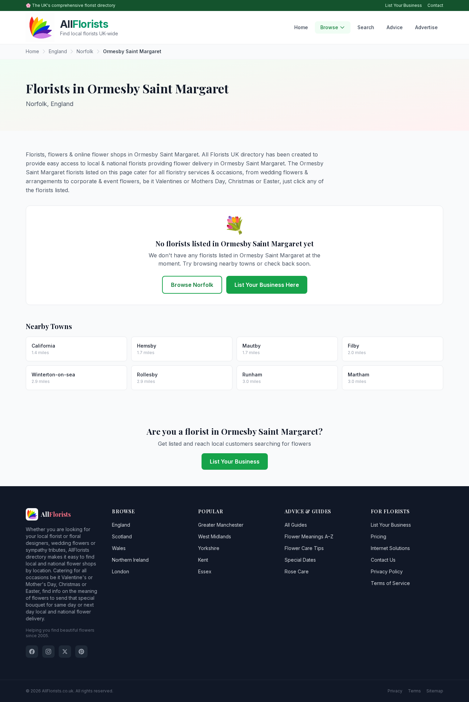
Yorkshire (208, 548)
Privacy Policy (387, 571)
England (121, 525)
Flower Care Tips (304, 548)
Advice (395, 27)
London (120, 571)
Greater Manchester (220, 525)
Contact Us (383, 560)
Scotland (122, 536)
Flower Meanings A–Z (309, 536)
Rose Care (297, 571)
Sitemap (434, 690)
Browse (329, 27)
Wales (119, 548)
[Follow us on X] (65, 651)
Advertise (426, 27)
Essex (204, 571)
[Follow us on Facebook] (32, 651)
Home (301, 27)
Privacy (395, 690)
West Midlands (214, 536)
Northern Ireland (130, 560)
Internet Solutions (390, 548)
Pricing (378, 536)
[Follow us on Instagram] (48, 651)
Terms (414, 690)
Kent (203, 560)
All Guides (296, 525)
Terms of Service (390, 583)
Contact (435, 5)
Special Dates (300, 560)
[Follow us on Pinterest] (81, 651)
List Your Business (403, 5)
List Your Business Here (267, 284)
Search (365, 27)
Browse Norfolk (192, 284)
